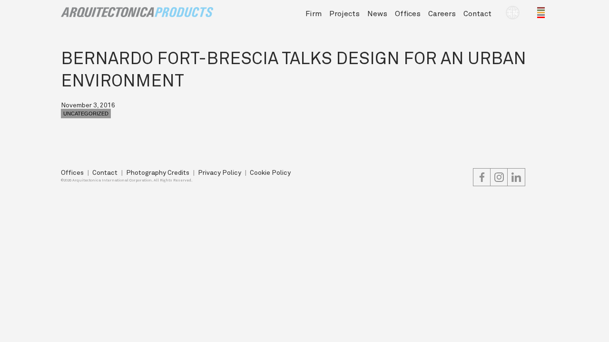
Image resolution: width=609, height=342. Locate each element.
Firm (313, 13)
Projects (344, 13)
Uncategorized (85, 113)
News (377, 13)
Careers (442, 13)
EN (512, 13)
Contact (477, 13)
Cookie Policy (270, 172)
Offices (408, 13)
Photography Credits (157, 172)
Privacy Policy (219, 172)
